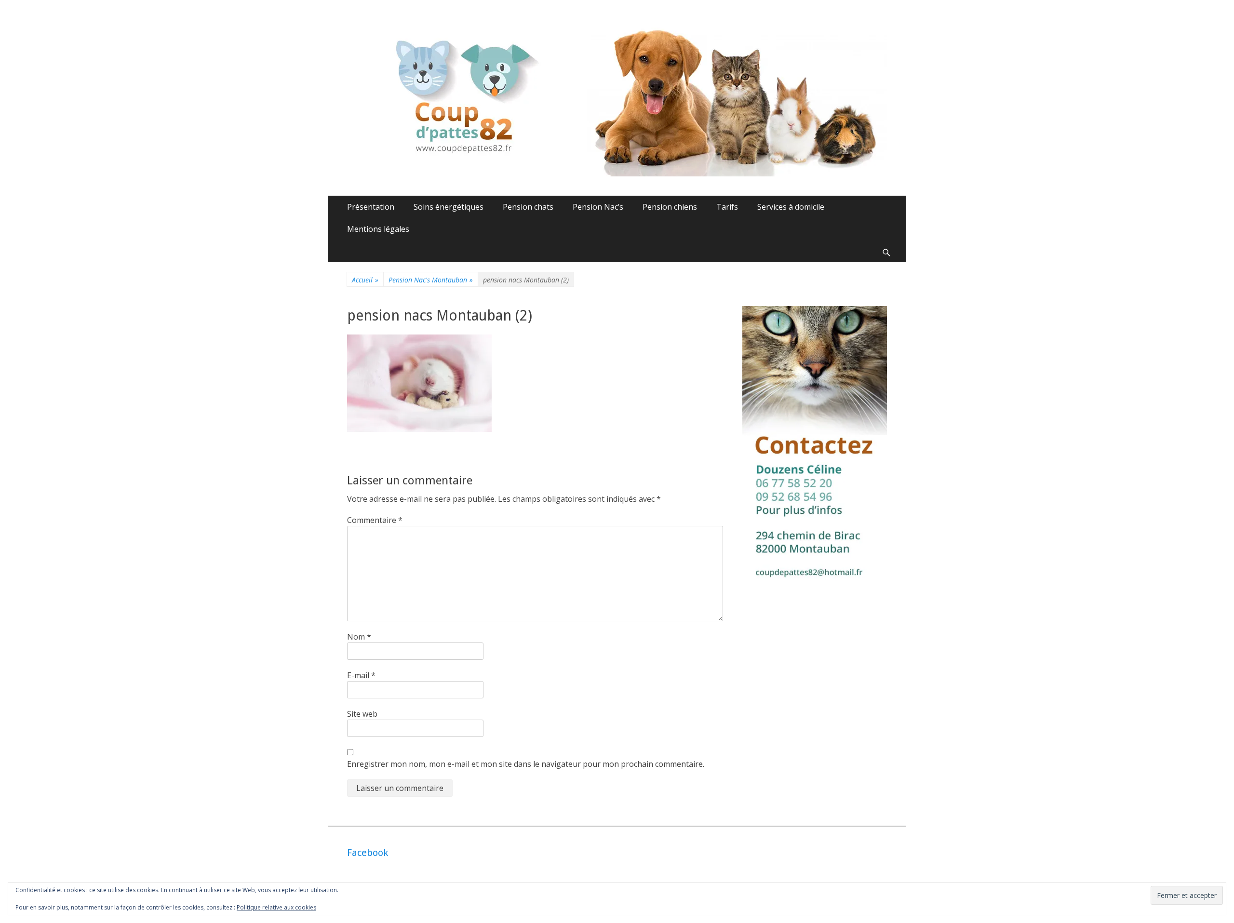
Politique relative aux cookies (276, 907)
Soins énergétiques (448, 206)
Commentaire (374, 520)
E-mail (361, 675)
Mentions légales (378, 229)
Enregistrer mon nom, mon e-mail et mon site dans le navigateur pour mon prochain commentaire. (525, 764)
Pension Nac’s (598, 206)
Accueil (365, 279)
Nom (359, 636)
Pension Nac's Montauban (431, 279)
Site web (362, 714)
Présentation (370, 206)
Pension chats (528, 206)
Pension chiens (670, 206)
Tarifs (727, 206)
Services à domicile (790, 206)
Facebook (367, 852)
